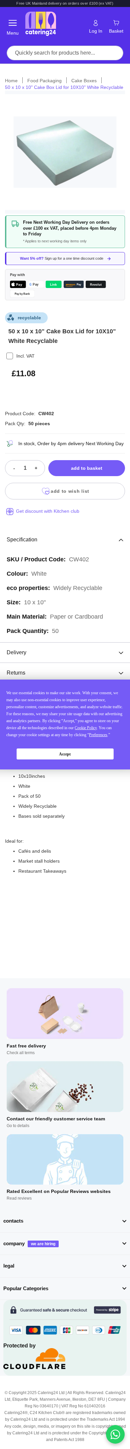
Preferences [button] (98, 734)
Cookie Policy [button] (86, 727)
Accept (65, 754)
